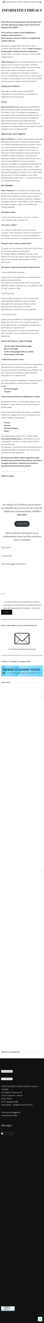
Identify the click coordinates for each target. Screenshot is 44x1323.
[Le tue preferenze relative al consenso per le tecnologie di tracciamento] (40, 1319)
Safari (6, 431)
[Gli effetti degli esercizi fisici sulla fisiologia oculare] (5, 961)
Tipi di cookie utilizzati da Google (18, 346)
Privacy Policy (33, 602)
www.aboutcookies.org (10, 439)
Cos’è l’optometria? (18, 869)
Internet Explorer (11, 428)
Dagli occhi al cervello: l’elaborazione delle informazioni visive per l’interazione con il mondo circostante (27, 698)
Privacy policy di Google (14, 354)
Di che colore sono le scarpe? (22, 687)
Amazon (7, 392)
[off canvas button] (3, 2)
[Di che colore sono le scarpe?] (2, 688)
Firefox (7, 423)
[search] (40, 2)
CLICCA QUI (22, 524)
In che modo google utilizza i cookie (18, 352)
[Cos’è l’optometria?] (2, 869)
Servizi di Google (11, 349)
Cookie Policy (7, 1079)
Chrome (7, 425)
